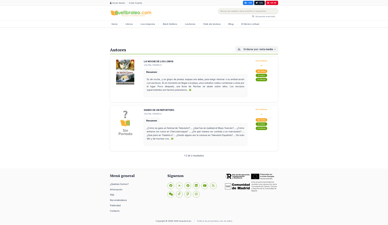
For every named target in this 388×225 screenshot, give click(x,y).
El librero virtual (250, 24)
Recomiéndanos (118, 200)
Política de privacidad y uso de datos (214, 221)
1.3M (250, 3)
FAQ (112, 194)
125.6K (273, 3)
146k (261, 3)
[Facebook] (170, 185)
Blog (231, 24)
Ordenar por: (258, 49)
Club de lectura (212, 24)
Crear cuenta (135, 3)
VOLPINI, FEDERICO (153, 65)
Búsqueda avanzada (265, 16)
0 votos (261, 75)
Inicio (115, 24)
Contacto (115, 210)
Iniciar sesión (119, 3)
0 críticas (262, 79)
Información (116, 189)
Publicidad (115, 205)
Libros (129, 24)
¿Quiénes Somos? (119, 184)
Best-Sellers (170, 24)
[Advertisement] (194, 38)
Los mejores (148, 24)
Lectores (190, 24)
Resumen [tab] (151, 72)
